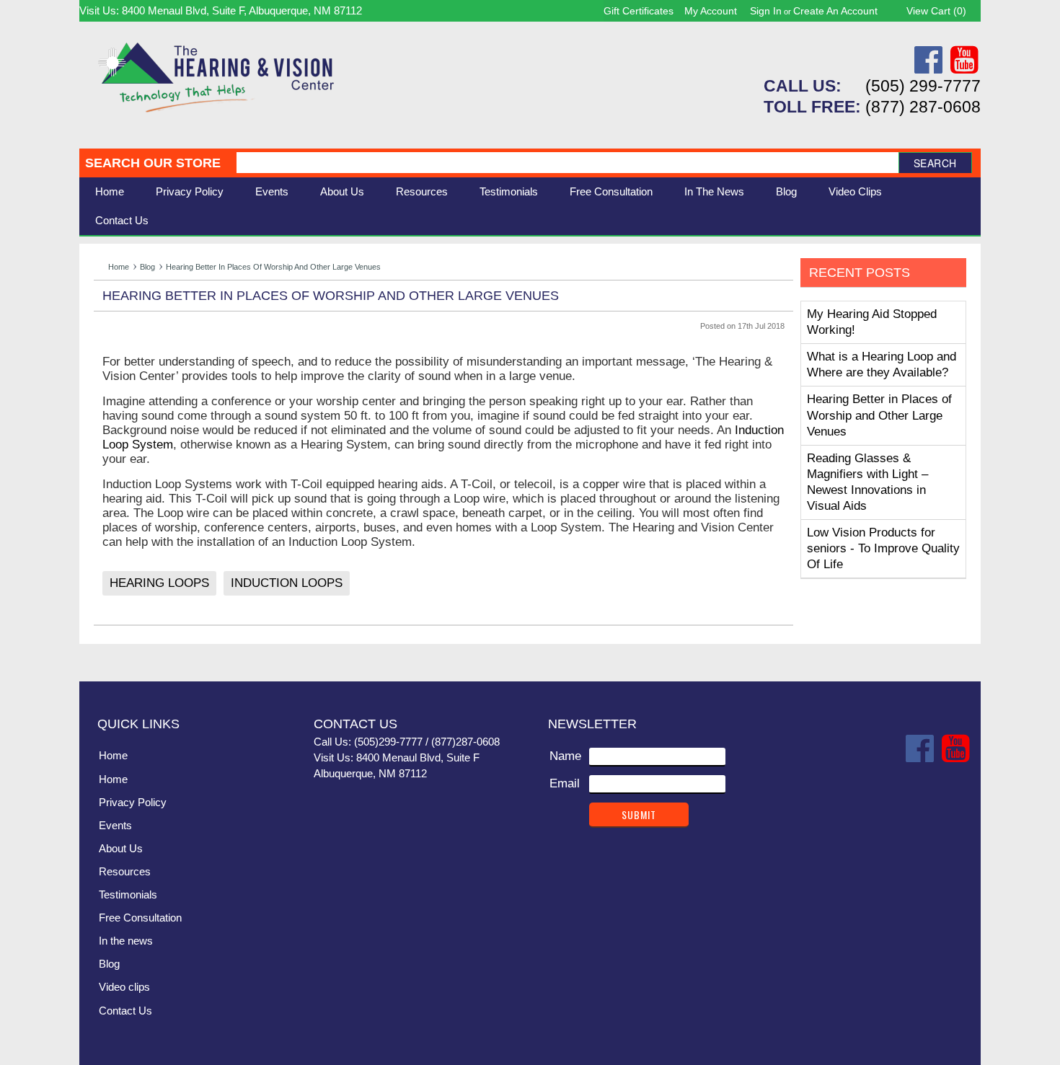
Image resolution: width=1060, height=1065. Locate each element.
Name (565, 756)
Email (564, 783)
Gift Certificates (638, 11)
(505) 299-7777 (923, 85)
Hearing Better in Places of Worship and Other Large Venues (879, 415)
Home (109, 191)
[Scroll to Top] (961, 655)
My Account (710, 11)
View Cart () (936, 11)
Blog (147, 266)
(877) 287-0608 (923, 106)
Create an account (835, 11)
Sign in (766, 11)
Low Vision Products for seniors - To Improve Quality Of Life (883, 548)
